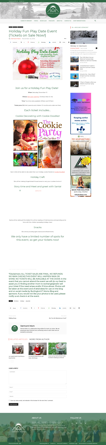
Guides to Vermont (26, 20)
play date (28, 301)
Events (10, 27)
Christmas (16, 301)
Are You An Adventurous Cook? (57, 318)
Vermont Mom (16, 38)
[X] (85, 423)
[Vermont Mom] (53, 10)
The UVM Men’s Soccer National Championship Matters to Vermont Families (88, 59)
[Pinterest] (81, 423)
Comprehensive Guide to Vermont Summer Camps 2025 (87, 67)
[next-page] (12, 361)
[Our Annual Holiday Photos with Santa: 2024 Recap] (38, 349)
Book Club (43, 20)
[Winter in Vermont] (83, 37)
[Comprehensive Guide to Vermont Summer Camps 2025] (74, 68)
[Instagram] (76, 423)
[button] (95, 21)
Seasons (73, 43)
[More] (69, 42)
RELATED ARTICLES (18, 339)
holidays (22, 301)
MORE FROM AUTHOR (39, 339)
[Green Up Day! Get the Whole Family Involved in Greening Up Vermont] (57, 349)
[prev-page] (10, 361)
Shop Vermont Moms (79, 20)
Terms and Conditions (62, 443)
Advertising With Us (13, 1)
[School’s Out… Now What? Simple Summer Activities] (74, 76)
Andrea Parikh (74, 48)
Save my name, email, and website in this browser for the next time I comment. (32, 400)
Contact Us (21, 1)
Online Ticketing (12, 269)
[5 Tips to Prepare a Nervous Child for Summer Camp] (74, 84)
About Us (59, 20)
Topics (36, 20)
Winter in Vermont (78, 46)
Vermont (15, 27)
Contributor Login (73, 443)
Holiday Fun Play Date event (22, 269)
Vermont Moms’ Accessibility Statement (88, 443)
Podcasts (51, 20)
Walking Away (12, 318)
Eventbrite (34, 269)
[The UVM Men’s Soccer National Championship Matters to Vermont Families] (74, 59)
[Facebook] (72, 423)
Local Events (20, 27)
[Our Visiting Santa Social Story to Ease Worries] (18, 349)
